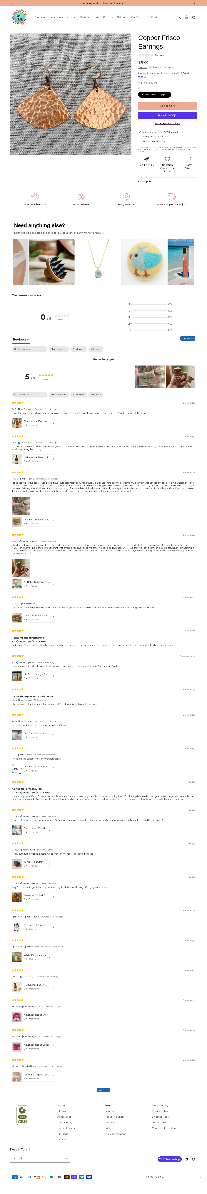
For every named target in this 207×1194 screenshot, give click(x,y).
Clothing (62, 1111)
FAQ (107, 1128)
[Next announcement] (194, 3)
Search (109, 1105)
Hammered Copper (155, 94)
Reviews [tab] (21, 339)
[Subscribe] (66, 1159)
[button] (41, 17)
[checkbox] (96, 349)
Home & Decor (66, 1128)
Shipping (142, 67)
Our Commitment (115, 1133)
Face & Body (64, 1122)
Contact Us (111, 1122)
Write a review (188, 338)
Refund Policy (160, 1105)
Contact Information (164, 1128)
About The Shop (114, 1116)
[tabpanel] (103, 354)
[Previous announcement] (12, 3)
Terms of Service (161, 1122)
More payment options (167, 123)
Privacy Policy (160, 1111)
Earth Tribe (159, 1177)
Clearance (63, 1139)
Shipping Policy (161, 1116)
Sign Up (109, 1111)
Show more (103, 1090)
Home (61, 1105)
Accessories (64, 1116)
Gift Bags (62, 1133)
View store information (156, 141)
